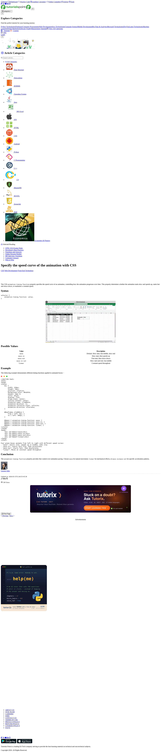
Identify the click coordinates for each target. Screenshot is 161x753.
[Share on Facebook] (3, 479)
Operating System (19, 94)
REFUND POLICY (12, 724)
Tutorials (6, 31)
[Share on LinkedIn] (5, 479)
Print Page (6, 514)
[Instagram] (10, 4)
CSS (15, 136)
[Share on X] (7, 479)
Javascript (17, 204)
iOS (15, 120)
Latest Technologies (136, 27)
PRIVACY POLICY (12, 722)
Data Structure (18, 70)
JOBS (7, 716)
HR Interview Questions (13, 256)
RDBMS (16, 86)
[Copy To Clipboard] (1, 479)
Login (3, 35)
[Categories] (32, 9)
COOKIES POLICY (12, 726)
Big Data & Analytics (99, 27)
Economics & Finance (42, 241)
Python (16, 152)
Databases (18, 27)
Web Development (45, 27)
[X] (3, 4)
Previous (5, 516)
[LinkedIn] (8, 4)
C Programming (19, 160)
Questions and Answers (13, 252)
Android (16, 144)
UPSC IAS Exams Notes (14, 248)
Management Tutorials (39, 29)
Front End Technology (26, 271)
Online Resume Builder (13, 254)
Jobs (4, 33)
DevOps (126, 27)
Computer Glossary (12, 258)
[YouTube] (6, 4)
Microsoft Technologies (115, 27)
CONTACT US (10, 718)
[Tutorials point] (16, 9)
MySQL (16, 196)
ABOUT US (9, 710)
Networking (17, 78)
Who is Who (9, 260)
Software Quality (25, 29)
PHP (15, 212)
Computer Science (71, 27)
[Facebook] (1, 4)
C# (17, 180)
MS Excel (20, 111)
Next (11, 516)
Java (15, 102)
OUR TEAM (10, 712)
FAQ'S (7, 728)
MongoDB (17, 188)
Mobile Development (85, 27)
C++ (15, 168)
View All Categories (55, 29)
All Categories (12, 62)
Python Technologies (8, 27)
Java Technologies (58, 27)
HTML (16, 128)
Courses (16, 31)
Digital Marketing (13, 29)
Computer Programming (30, 27)
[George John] (4, 469)
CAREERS (9, 714)
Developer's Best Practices (14, 250)
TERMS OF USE (11, 720)
